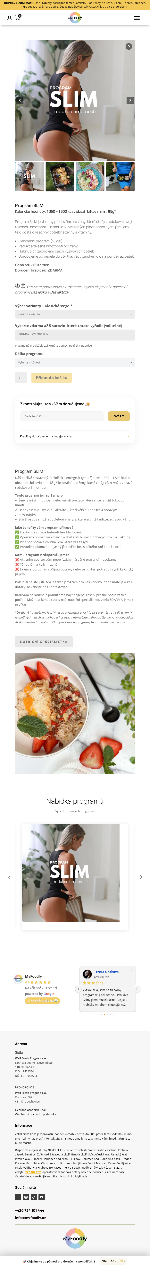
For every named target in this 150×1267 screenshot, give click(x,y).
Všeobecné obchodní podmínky (35, 1114)
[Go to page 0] (101, 1014)
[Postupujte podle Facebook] (18, 1197)
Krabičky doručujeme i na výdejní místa (75, 436)
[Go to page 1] (104, 1014)
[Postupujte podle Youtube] (41, 1197)
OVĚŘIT (119, 416)
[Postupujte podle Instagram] (26, 1197)
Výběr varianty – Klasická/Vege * (43, 305)
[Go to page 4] (113, 1014)
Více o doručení (117, 6)
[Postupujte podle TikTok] (34, 1197)
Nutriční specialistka (44, 642)
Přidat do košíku (51, 377)
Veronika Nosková (108, 972)
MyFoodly (33, 976)
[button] (130, 100)
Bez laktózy (59, 292)
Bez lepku (39, 292)
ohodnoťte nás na (40, 1000)
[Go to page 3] (111, 1014)
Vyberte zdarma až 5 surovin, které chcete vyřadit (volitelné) (68, 325)
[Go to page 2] (107, 1014)
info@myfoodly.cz (30, 1217)
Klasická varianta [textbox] (29, 314)
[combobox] (75, 314)
